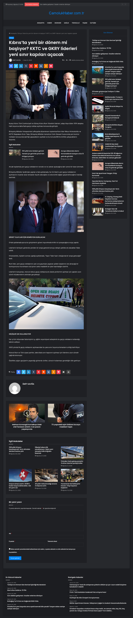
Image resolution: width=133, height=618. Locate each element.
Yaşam (84, 23)
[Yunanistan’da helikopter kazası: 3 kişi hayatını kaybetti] (72, 475)
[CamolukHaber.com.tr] (66, 13)
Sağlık (66, 23)
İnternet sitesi (52, 541)
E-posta (12, 541)
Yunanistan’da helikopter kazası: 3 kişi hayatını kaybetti (70, 486)
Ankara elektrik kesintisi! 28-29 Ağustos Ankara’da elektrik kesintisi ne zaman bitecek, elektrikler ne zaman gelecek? (107, 155)
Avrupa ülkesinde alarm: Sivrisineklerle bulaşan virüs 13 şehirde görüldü (72, 153)
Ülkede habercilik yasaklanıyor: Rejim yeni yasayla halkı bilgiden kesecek (44, 450)
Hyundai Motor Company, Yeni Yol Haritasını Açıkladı (105, 182)
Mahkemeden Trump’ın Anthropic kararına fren (114, 98)
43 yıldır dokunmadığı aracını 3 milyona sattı (46, 485)
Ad (10, 533)
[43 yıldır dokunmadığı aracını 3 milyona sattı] (46, 475)
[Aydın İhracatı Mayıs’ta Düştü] (97, 109)
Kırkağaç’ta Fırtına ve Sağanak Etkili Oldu (107, 62)
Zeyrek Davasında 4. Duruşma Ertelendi (113, 117)
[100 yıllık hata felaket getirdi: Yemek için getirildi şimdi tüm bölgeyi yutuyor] (14, 153)
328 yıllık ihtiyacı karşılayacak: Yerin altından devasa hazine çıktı (19, 449)
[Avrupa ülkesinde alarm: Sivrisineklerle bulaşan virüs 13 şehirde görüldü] (53, 153)
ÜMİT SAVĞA (17, 60)
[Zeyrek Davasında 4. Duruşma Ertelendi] (97, 118)
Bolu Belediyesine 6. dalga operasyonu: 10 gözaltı (113, 136)
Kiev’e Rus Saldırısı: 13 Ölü (101, 48)
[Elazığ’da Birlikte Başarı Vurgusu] (97, 128)
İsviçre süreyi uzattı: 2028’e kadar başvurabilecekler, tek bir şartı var (20, 486)
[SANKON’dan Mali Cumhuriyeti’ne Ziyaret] (97, 147)
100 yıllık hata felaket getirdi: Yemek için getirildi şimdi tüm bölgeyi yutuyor (33, 153)
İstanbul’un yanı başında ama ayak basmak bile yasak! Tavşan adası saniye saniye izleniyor (114, 70)
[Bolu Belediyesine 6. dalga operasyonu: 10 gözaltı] (97, 137)
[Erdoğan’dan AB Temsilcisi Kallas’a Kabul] (97, 212)
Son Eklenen (108, 33)
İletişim (93, 23)
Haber (49, 23)
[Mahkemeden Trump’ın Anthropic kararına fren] (97, 100)
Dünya (20, 33)
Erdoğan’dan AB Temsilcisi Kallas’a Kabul (114, 210)
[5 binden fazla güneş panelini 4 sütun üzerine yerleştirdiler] (72, 452)
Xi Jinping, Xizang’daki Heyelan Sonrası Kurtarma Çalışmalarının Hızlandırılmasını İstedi (114, 200)
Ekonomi (58, 23)
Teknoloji (75, 23)
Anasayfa (40, 23)
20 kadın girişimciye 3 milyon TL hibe (105, 91)
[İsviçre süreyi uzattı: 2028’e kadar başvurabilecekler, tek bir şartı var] (20, 475)
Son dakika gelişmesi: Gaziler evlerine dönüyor (55, 4)
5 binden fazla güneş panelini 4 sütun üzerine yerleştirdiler (72, 462)
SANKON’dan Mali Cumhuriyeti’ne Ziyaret (114, 145)
